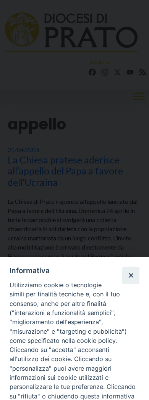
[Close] (130, 275)
